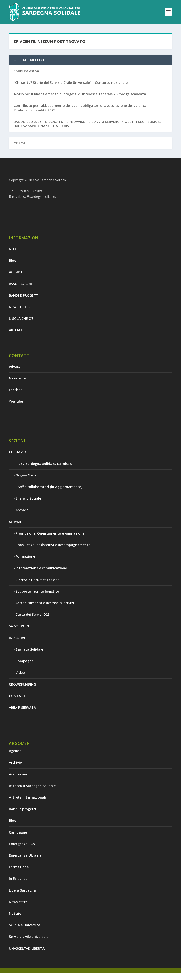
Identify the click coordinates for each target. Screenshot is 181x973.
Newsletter (18, 378)
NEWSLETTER (20, 307)
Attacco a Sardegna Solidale (32, 785)
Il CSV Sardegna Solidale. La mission (45, 463)
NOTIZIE (15, 249)
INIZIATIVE (17, 638)
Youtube (16, 401)
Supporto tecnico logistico (37, 591)
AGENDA (15, 272)
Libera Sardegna (22, 890)
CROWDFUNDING (22, 684)
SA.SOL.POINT (20, 626)
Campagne (24, 661)
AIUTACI (15, 330)
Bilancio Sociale (28, 498)
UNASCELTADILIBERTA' (27, 948)
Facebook (17, 390)
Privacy (15, 366)
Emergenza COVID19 (25, 844)
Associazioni (19, 774)
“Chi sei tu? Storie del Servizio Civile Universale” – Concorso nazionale (71, 82)
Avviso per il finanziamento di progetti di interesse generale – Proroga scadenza (80, 94)
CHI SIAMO (17, 452)
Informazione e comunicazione (41, 568)
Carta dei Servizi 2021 (33, 614)
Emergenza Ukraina (25, 855)
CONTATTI (17, 696)
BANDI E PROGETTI (24, 295)
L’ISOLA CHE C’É (21, 318)
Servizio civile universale (28, 936)
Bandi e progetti (22, 809)
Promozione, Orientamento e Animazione (50, 533)
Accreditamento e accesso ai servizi (45, 603)
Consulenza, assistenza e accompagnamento (53, 545)
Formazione (25, 556)
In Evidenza (18, 878)
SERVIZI (15, 521)
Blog (12, 260)
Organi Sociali (27, 475)
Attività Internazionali (27, 797)
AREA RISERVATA (22, 707)
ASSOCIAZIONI (20, 284)
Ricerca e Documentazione (37, 579)
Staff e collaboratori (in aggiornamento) (49, 486)
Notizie (15, 913)
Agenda (15, 751)
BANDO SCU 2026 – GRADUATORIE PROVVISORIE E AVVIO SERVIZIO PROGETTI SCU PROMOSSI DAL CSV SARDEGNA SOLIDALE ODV (88, 123)
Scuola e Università (24, 925)
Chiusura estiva (26, 71)
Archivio (22, 510)
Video (20, 672)
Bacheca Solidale (29, 649)
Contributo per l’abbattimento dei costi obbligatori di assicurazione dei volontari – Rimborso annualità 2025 (83, 107)
